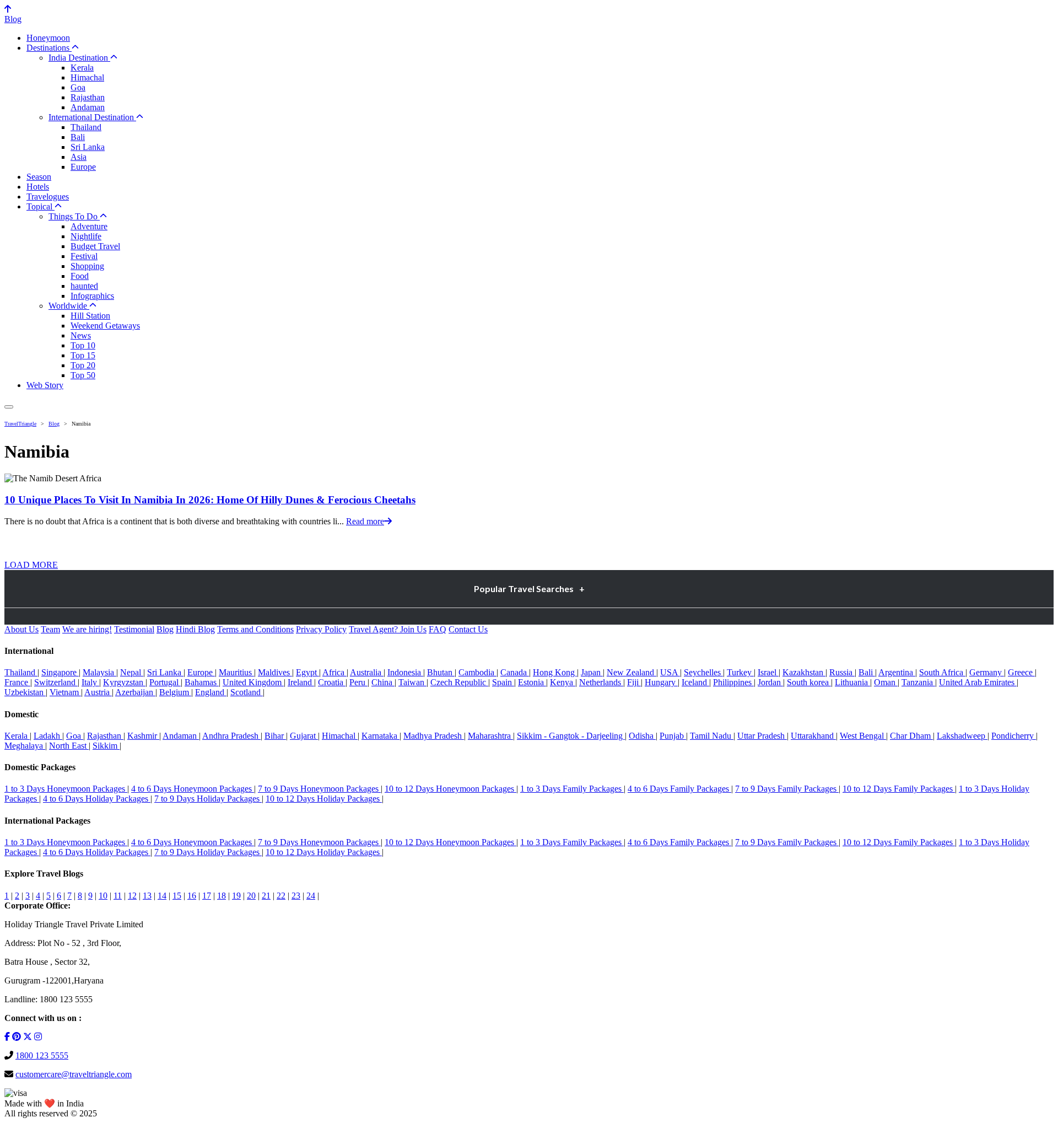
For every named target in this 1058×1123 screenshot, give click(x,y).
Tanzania (918, 682)
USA (670, 672)
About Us (21, 629)
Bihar (275, 735)
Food (80, 276)
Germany (986, 672)
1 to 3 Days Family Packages (572, 788)
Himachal (87, 77)
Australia (367, 672)
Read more (365, 521)
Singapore (60, 672)
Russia (842, 672)
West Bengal (863, 735)
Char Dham (911, 735)
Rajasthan (88, 97)
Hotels (37, 186)
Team (50, 629)
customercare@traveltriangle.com (73, 1074)
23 (296, 895)
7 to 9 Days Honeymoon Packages (319, 788)
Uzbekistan (25, 692)
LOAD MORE (31, 564)
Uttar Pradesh (762, 735)
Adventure (89, 226)
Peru (358, 682)
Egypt (307, 672)
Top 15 (83, 355)
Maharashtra (490, 735)
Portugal (165, 682)
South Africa (942, 672)
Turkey (740, 672)
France (17, 682)
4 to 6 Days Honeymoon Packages (192, 788)
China (383, 682)
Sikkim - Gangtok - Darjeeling (571, 735)
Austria (98, 692)
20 (251, 895)
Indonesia (405, 672)
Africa (334, 672)
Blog (12, 19)
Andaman (88, 107)
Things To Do (74, 216)
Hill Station (90, 315)
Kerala (82, 67)
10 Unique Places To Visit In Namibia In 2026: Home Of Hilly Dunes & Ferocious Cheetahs (209, 500)
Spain (503, 682)
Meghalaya (24, 745)
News (81, 335)
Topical (40, 206)
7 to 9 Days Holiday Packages (208, 798)
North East (69, 745)
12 (132, 895)
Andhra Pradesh (231, 735)
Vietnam (65, 692)
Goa (78, 87)
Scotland (246, 692)
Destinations (49, 47)
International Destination (92, 117)
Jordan (770, 682)
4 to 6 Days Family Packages (679, 788)
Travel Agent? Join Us (388, 629)
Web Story (44, 385)
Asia (79, 157)
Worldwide (68, 305)
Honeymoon (48, 37)
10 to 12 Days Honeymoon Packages (450, 788)
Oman (886, 682)
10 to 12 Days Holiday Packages (324, 798)
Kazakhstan (803, 672)
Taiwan (412, 682)
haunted (84, 286)
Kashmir (143, 735)
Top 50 (83, 375)
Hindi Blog (195, 629)
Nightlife (86, 236)
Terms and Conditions (255, 629)
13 (147, 895)
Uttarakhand (813, 735)
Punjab (673, 735)
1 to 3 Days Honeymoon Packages (65, 788)
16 (191, 895)
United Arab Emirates (978, 682)
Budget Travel (95, 246)
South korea (809, 682)
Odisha (642, 735)
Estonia (532, 682)
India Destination (79, 57)
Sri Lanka (88, 147)
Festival (84, 256)
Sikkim (106, 745)
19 (236, 895)
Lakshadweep (962, 735)
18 (221, 895)
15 (176, 895)
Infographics (92, 295)
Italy (90, 682)
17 (206, 895)
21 (266, 895)
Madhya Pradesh (433, 735)
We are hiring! (87, 629)
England (210, 692)
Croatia (332, 682)
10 (103, 895)
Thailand (86, 127)
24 (310, 895)
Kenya (562, 682)
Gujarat (304, 735)
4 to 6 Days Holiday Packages (96, 798)
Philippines (733, 682)
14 (162, 895)
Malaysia (99, 672)
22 (281, 895)
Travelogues (47, 196)
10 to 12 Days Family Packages (899, 788)
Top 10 (83, 345)
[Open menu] (8, 407)
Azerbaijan (135, 692)
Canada (514, 672)
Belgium (175, 692)
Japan (592, 672)
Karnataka (380, 735)
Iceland (695, 682)
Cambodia (477, 672)
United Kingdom (253, 682)
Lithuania (852, 682)
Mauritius (236, 672)
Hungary (661, 682)
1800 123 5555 (41, 1055)
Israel (768, 672)
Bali (78, 137)
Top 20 (83, 365)
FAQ (437, 629)
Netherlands (601, 682)
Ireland (301, 682)
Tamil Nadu (711, 735)
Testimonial (134, 629)
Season (38, 176)
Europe (83, 166)
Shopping (87, 266)
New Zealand (631, 672)
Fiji (634, 682)
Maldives (275, 672)
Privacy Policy (321, 629)
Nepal (131, 672)
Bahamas (202, 682)
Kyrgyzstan (124, 682)
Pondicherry (1013, 735)
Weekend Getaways (105, 325)
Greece (1021, 672)
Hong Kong (555, 672)
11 (118, 895)
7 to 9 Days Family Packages (787, 788)
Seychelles (703, 672)
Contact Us (468, 629)
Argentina (896, 672)
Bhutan (441, 672)
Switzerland (56, 682)
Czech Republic (459, 682)
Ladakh (48, 735)
